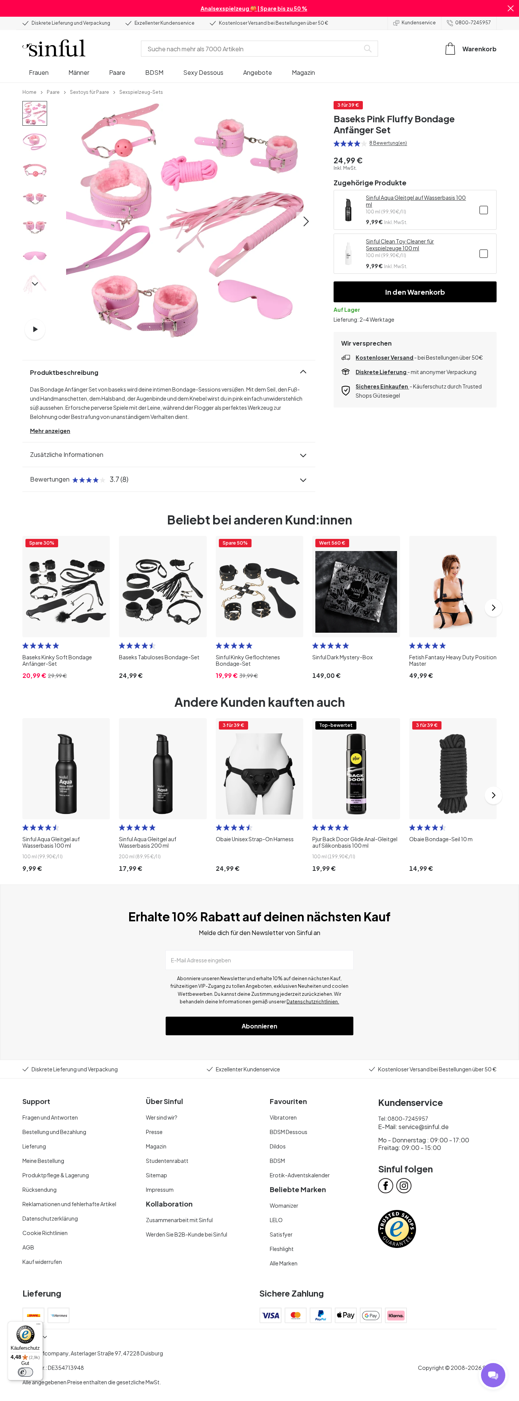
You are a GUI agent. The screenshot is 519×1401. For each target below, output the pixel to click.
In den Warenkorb (415, 291)
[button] (511, 8)
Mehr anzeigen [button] (50, 430)
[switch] (25, 1372)
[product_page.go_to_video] (35, 329)
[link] (29, 91)
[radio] (337, 144)
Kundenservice (419, 22)
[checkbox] (483, 210)
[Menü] (38, 1325)
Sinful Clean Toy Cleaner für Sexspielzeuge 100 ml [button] (400, 244)
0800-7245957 (473, 22)
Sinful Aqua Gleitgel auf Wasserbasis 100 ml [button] (416, 201)
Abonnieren (259, 1026)
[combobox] (252, 48)
